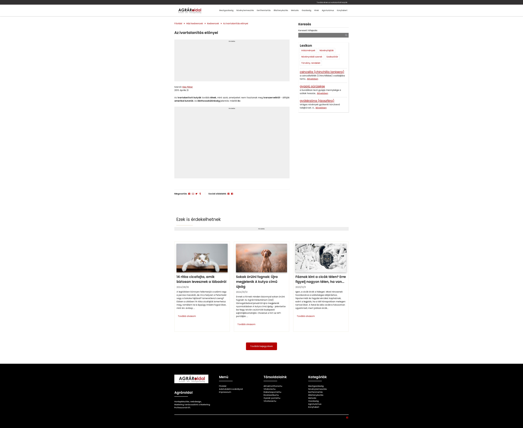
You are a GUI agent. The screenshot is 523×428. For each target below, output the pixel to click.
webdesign (195, 401)
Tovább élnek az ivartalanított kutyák (332, 2)
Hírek (316, 10)
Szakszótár (332, 56)
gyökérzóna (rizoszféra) (317, 101)
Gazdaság (306, 10)
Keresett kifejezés (307, 30)
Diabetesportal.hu (272, 392)
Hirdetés (232, 41)
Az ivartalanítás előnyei (235, 23)
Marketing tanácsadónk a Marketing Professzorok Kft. (192, 406)
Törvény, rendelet (310, 63)
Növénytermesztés (245, 10)
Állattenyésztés (281, 10)
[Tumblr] (200, 193)
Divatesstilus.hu (271, 395)
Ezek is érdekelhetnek (198, 219)
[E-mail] (192, 193)
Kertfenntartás (264, 10)
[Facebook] (189, 193)
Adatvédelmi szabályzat (231, 389)
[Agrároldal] (189, 10)
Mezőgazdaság (226, 10)
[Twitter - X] (196, 193)
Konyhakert (342, 10)
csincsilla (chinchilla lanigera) (322, 72)
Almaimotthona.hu (273, 386)
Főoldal (178, 23)
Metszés (295, 10)
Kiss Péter (187, 87)
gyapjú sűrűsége (312, 86)
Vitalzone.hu (270, 389)
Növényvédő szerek (311, 56)
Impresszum (225, 392)
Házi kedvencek (194, 23)
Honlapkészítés (181, 401)
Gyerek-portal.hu (272, 398)
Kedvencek (213, 23)
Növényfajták (327, 50)
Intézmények (308, 50)
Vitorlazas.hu (270, 401)
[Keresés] (346, 35)
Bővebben (312, 78)
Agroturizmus (328, 10)
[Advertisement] (232, 61)
